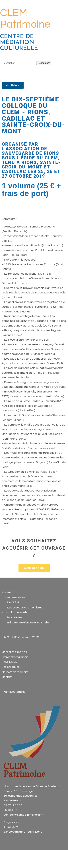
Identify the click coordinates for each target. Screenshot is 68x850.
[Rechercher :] (19, 62)
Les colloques (11, 666)
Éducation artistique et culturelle (28, 622)
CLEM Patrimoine (24, 770)
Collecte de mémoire (15, 672)
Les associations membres (24, 607)
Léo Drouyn (9, 662)
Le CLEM (13, 602)
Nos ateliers (15, 617)
